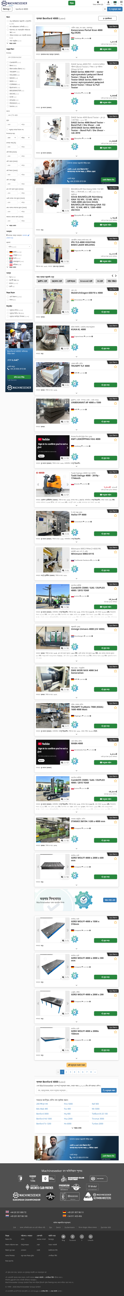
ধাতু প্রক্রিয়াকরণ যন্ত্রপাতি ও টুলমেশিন (20, 22)
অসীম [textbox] (12, 246)
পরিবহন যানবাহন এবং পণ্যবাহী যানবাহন (20, 36)
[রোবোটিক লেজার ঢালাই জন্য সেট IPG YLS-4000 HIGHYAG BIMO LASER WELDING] (53, 251)
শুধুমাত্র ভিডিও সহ (17, 313)
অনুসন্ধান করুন (116, 9)
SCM (13, 97)
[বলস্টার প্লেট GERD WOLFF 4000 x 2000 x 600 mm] (53, 866)
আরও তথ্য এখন (110, 900)
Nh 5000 (95, 1108)
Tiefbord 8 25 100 (100, 1113)
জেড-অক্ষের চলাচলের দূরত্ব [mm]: (16, 207)
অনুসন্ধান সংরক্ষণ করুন (77, 1065)
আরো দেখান (77, 1128)
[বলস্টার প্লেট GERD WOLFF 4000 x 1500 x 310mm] (53, 930)
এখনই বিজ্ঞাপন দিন (108, 179)
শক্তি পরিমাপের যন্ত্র (114, 281)
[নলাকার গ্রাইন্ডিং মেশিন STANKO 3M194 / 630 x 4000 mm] (53, 830)
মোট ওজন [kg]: (11, 180)
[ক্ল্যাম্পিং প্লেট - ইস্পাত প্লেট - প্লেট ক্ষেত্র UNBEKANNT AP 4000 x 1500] (53, 411)
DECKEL (14, 94)
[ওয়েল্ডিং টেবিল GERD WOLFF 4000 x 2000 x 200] (53, 1003)
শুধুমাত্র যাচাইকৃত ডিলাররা (19, 316)
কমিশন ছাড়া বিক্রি (19, 377)
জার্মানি (16, 252)
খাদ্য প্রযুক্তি (15, 40)
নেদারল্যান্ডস (17, 261)
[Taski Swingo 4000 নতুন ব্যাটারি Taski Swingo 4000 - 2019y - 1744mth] (53, 484)
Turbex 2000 (97, 1123)
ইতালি (16, 258)
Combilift (15, 62)
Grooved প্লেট (86, 281)
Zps (50, 1227)
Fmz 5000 (68, 1104)
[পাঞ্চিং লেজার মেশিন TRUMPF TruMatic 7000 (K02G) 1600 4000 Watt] (53, 715)
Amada (14, 100)
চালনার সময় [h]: (11, 143)
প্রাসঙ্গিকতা (108, 18)
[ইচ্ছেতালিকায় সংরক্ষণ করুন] (115, 30)
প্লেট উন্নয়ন (71, 281)
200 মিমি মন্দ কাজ (42, 1104)
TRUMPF (14, 72)
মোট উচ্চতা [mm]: (12, 170)
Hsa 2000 (68, 1118)
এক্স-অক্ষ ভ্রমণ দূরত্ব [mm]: (15, 189)
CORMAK (15, 84)
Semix (13, 106)
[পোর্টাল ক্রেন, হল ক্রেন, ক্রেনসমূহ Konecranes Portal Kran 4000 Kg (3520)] (53, 38)
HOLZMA (14, 75)
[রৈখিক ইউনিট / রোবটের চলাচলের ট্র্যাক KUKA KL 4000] (53, 338)
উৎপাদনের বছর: (10, 133)
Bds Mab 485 (42, 1108)
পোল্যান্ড (16, 255)
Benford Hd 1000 (44, 1118)
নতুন (12, 277)
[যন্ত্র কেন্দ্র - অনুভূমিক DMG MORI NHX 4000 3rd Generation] (53, 679)
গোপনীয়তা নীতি (44, 1291)
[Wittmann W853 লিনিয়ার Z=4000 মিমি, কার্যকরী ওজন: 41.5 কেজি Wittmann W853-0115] (53, 559)
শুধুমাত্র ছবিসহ (16, 310)
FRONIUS (15, 103)
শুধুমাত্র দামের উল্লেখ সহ (16, 129)
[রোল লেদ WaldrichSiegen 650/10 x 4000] (53, 301)
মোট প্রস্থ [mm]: (12, 161)
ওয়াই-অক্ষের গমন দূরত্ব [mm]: (15, 198)
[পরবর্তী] (67, 38)
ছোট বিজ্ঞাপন (15, 296)
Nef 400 (95, 1104)
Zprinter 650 (106, 1227)
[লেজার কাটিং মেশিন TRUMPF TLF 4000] (53, 374)
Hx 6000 (67, 1123)
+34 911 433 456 (74, 1216)
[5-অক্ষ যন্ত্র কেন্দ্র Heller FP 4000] (53, 523)
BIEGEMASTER (17, 90)
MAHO (14, 78)
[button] (121, 3)
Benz (13, 65)
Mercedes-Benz (17, 68)
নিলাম (13, 300)
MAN (13, 81)
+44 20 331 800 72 (18, 1212)
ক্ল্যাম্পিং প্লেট (42, 281)
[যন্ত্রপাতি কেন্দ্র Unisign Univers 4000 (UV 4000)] (53, 637)
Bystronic (15, 87)
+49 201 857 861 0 (75, 1212)
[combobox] (19, 247)
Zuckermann (70, 1227)
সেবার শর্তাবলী (53, 1291)
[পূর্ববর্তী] (38, 38)
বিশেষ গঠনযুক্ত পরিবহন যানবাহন (88, 1227)
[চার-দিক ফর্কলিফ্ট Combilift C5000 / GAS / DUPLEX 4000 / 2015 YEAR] (53, 596)
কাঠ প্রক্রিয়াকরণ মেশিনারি (19, 26)
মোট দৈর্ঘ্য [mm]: (11, 152)
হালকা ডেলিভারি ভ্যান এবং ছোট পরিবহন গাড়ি (32, 1227)
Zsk (14, 1227)
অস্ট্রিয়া (16, 264)
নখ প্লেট (100, 281)
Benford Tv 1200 (43, 1123)
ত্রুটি (11, 286)
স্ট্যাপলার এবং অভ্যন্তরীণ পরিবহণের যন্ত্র (20, 31)
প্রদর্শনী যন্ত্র (14, 280)
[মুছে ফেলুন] (105, 9)
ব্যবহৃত (13, 283)
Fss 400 (67, 1108)
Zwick (58, 1227)
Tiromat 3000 (98, 1118)
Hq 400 (67, 1113)
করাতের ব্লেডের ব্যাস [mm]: (15, 216)
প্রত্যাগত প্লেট (57, 281)
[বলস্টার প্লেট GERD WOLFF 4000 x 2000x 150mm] (53, 1039)
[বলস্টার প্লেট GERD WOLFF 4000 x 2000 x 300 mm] (53, 966)
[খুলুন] (76, 57)
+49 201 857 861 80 (18, 1216)
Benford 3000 (42, 1113)
